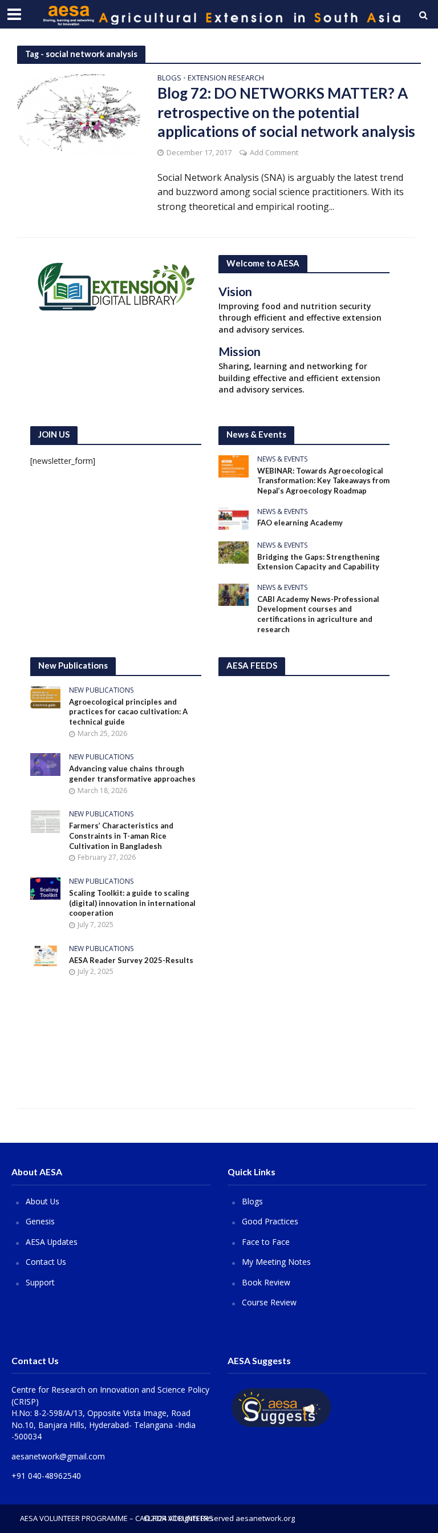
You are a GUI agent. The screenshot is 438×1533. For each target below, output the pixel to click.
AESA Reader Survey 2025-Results (131, 960)
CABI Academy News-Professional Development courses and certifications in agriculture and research (318, 614)
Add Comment (274, 152)
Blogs (169, 78)
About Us (42, 1201)
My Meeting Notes (276, 1261)
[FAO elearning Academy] (233, 517)
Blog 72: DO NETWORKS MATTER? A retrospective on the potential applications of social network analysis (286, 112)
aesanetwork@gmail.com (58, 1456)
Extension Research (226, 78)
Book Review (266, 1282)
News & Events (282, 459)
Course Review (269, 1302)
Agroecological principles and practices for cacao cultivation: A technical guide (128, 711)
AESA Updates (52, 1241)
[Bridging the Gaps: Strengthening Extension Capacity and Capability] (233, 551)
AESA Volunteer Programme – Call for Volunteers (116, 1518)
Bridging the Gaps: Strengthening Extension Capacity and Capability (318, 562)
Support (40, 1282)
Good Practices (270, 1221)
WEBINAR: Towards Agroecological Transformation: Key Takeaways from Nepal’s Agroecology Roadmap (323, 480)
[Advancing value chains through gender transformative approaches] (45, 763)
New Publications (101, 690)
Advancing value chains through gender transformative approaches (132, 773)
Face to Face (266, 1241)
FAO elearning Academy (300, 522)
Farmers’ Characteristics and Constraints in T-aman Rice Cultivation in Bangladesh (121, 835)
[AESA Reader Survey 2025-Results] (45, 954)
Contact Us (46, 1261)
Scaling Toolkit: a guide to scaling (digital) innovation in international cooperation (132, 902)
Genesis (40, 1221)
